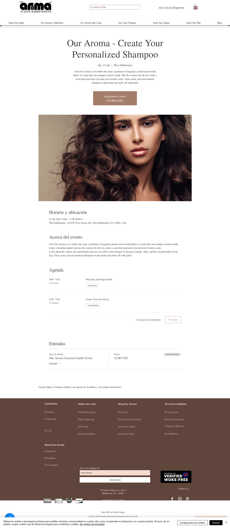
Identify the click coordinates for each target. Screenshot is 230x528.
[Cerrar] (226, 522)
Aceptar (216, 522)
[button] (226, 477)
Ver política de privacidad (92, 524)
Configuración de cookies (192, 522)
